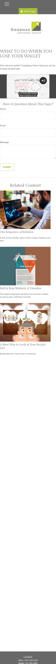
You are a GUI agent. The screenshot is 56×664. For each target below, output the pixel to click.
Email (3, 125)
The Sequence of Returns (16, 232)
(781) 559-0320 (31, 660)
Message (4, 142)
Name (3, 108)
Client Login (30, 11)
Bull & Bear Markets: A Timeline (20, 288)
